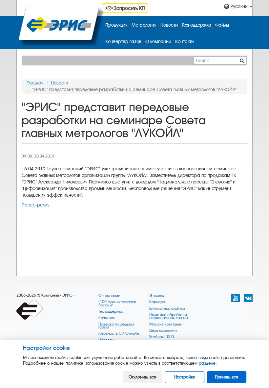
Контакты (184, 41)
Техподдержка (196, 25)
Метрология (144, 25)
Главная (35, 83)
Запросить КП (129, 8)
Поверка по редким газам (116, 326)
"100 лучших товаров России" (117, 304)
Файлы (222, 25)
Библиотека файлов (167, 308)
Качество (106, 317)
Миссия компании (165, 324)
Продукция (116, 25)
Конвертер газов (123, 41)
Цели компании (163, 330)
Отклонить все (142, 377)
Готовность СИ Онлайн (118, 333)
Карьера (157, 302)
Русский (239, 6)
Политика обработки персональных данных (168, 316)
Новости (169, 25)
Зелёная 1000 (161, 336)
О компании (158, 41)
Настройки (184, 377)
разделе (207, 363)
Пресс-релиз (36, 205)
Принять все (226, 377)
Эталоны (157, 295)
